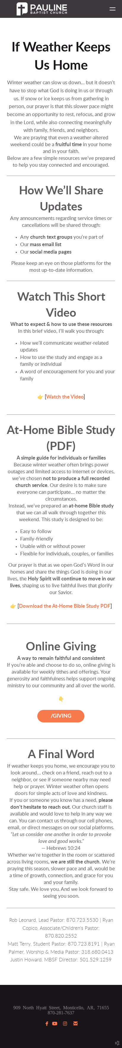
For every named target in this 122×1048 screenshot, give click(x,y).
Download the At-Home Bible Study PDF (64, 606)
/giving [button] (61, 716)
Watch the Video (65, 397)
